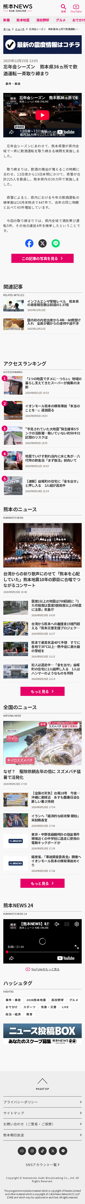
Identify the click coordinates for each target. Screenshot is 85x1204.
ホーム (7, 29)
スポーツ (29, 1007)
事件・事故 (13, 1000)
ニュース (20, 29)
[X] (42, 243)
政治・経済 (13, 1014)
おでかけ (12, 1007)
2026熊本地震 (36, 1000)
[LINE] (56, 243)
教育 (29, 1014)
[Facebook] (29, 243)
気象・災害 (48, 1007)
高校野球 (57, 1000)
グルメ (73, 1000)
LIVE (65, 1007)
